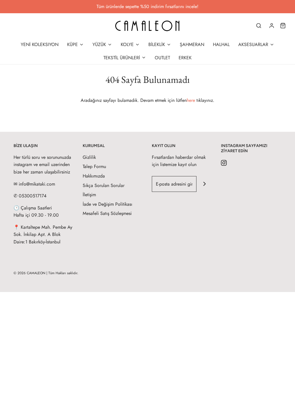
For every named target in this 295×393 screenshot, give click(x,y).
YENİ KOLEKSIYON (39, 44)
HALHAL (221, 44)
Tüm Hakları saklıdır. (63, 273)
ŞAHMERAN (192, 44)
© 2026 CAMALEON (29, 273)
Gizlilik (89, 157)
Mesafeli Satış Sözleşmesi (107, 213)
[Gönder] (204, 184)
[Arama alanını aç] (259, 25)
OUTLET (162, 57)
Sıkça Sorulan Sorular (103, 185)
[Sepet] (282, 25)
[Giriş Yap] (271, 25)
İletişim (89, 194)
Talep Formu (94, 166)
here (191, 100)
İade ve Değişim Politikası (107, 204)
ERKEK (185, 57)
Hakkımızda (94, 176)
